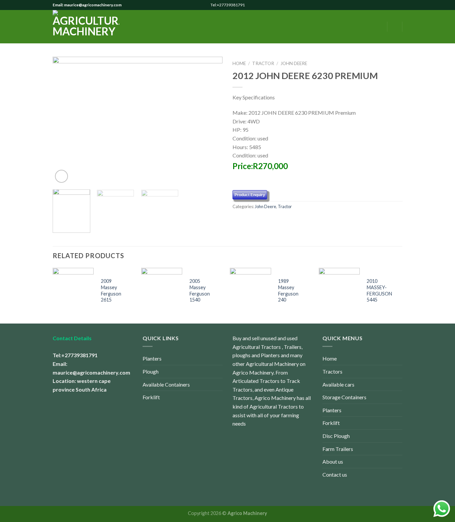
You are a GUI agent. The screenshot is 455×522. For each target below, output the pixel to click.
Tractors (332, 371)
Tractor (263, 63)
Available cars (338, 384)
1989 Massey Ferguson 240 (288, 290)
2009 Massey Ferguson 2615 (111, 290)
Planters (152, 358)
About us (332, 461)
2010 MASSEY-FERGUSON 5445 (379, 290)
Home (239, 63)
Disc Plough (336, 436)
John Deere (293, 63)
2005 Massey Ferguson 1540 (200, 290)
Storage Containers (344, 397)
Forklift (151, 397)
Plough (151, 371)
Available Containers (166, 384)
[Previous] (64, 120)
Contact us (334, 474)
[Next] (211, 120)
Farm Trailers (337, 449)
